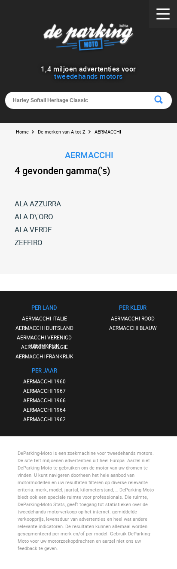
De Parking (88, 38)
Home (22, 131)
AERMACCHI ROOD (133, 318)
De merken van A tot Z (61, 131)
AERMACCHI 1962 (44, 419)
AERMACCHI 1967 (44, 390)
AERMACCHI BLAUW (133, 327)
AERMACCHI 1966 (44, 400)
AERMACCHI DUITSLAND (44, 327)
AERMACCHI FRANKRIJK (44, 356)
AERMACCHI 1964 (44, 409)
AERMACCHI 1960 (44, 381)
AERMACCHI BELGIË (44, 346)
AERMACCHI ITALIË (44, 318)
